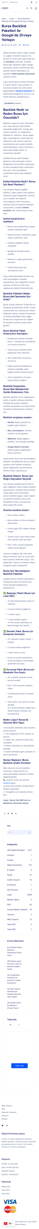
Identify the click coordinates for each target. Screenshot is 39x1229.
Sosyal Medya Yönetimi (17, 909)
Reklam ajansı (13, 900)
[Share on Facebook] (4, 813)
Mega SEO (6, 1186)
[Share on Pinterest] (12, 813)
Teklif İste (4, 2)
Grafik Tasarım (13, 880)
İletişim (4, 1119)
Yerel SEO (11, 924)
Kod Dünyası (12, 890)
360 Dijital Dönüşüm (16, 850)
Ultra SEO (6, 1190)
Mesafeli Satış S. (8, 1171)
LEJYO (5, 8)
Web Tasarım (13, 919)
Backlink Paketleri (9, 1112)
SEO (9, 905)
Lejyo (27, 45)
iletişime (6, 783)
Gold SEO (6, 1194)
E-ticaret (11, 870)
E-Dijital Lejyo (13, 2)
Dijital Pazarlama (14, 865)
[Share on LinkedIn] (15, 813)
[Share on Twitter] (8, 813)
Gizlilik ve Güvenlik (10, 1164)
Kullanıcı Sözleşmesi (10, 1174)
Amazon (10, 855)
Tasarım (10, 914)
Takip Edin (19, 1066)
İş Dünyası (11, 885)
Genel (9, 875)
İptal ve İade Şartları (10, 1167)
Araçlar (10, 860)
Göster (17, 103)
